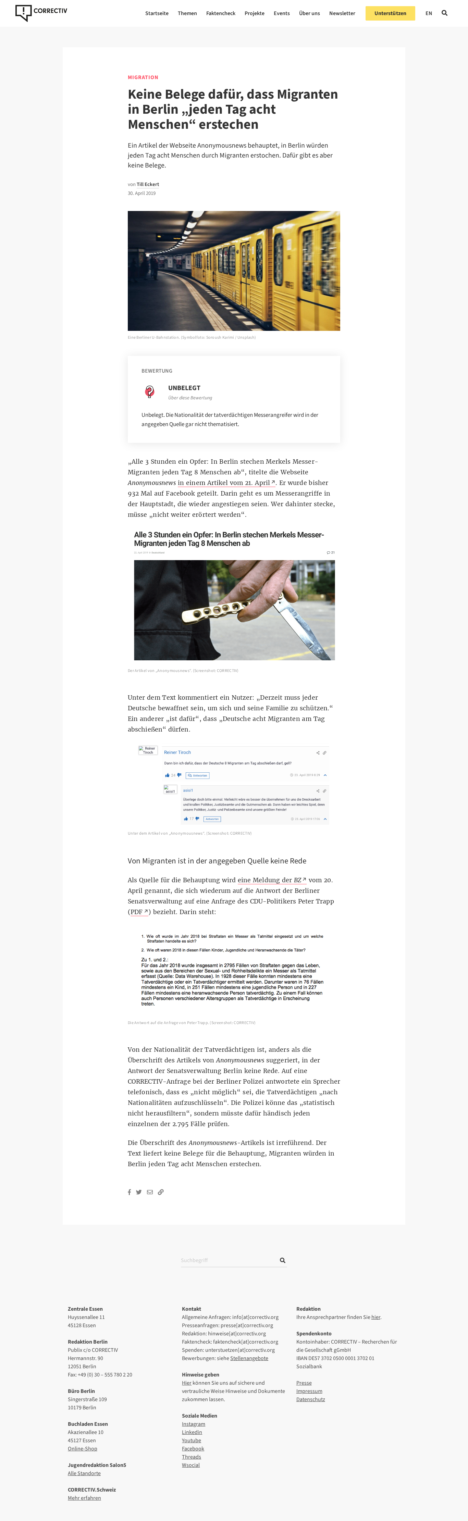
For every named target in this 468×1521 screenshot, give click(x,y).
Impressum (309, 1391)
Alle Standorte (84, 1473)
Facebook (193, 1449)
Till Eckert (148, 184)
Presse (304, 1383)
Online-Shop (82, 1449)
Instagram (193, 1424)
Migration (143, 77)
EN (429, 13)
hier (375, 1317)
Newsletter (342, 13)
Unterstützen (390, 13)
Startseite (157, 13)
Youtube (191, 1440)
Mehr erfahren (84, 1498)
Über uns (309, 13)
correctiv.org (41, 13)
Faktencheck (220, 13)
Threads (191, 1457)
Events (282, 13)
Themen (187, 13)
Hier (187, 1383)
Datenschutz (310, 1399)
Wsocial (191, 1465)
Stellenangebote (249, 1358)
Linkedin (192, 1432)
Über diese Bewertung (190, 398)
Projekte (254, 13)
